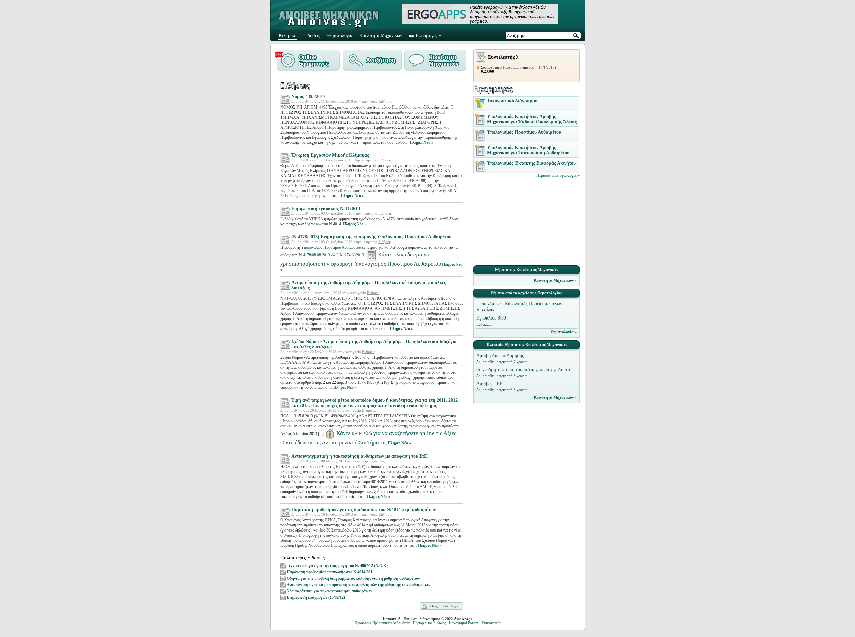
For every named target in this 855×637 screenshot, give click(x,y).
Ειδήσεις (311, 35)
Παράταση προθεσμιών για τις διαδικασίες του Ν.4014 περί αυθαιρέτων (363, 509)
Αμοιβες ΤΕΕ (489, 383)
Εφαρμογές (426, 35)
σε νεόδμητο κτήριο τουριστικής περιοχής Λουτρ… (525, 369)
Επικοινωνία (491, 623)
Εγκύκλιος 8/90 (491, 318)
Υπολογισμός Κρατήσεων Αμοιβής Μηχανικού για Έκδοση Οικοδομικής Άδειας (532, 119)
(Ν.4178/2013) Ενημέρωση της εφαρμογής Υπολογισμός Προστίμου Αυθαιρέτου (371, 236)
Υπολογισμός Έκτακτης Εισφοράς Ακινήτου (531, 163)
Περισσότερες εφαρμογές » (558, 175)
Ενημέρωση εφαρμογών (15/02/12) (316, 597)
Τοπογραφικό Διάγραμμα (512, 100)
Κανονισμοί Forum (463, 623)
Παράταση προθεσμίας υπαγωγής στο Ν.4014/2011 (330, 572)
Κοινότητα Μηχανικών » (555, 280)
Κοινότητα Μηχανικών (380, 35)
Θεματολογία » (564, 332)
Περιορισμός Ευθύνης (429, 623)
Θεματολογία (339, 35)
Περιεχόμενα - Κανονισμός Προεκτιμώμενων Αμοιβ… (519, 304)
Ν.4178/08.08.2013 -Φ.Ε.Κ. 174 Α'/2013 (331, 255)
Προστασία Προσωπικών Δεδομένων (382, 623)
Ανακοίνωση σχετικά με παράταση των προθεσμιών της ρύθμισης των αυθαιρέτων (358, 584)
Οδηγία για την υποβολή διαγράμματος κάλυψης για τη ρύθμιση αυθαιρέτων (353, 578)
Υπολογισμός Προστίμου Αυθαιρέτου (331, 247)
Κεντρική (287, 35)
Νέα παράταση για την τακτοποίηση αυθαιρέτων (329, 591)
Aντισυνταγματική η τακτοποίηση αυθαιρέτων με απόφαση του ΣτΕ (359, 456)
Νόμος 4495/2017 (308, 96)
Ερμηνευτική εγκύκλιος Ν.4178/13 (325, 208)
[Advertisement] (526, 221)
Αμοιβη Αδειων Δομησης (500, 355)
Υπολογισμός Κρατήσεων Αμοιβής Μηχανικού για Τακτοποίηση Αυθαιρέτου (528, 150)
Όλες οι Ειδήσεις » (444, 606)
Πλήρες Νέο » (421, 142)
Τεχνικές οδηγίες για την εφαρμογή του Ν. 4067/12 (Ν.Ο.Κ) (337, 565)
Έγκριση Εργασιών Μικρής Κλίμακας (330, 155)
